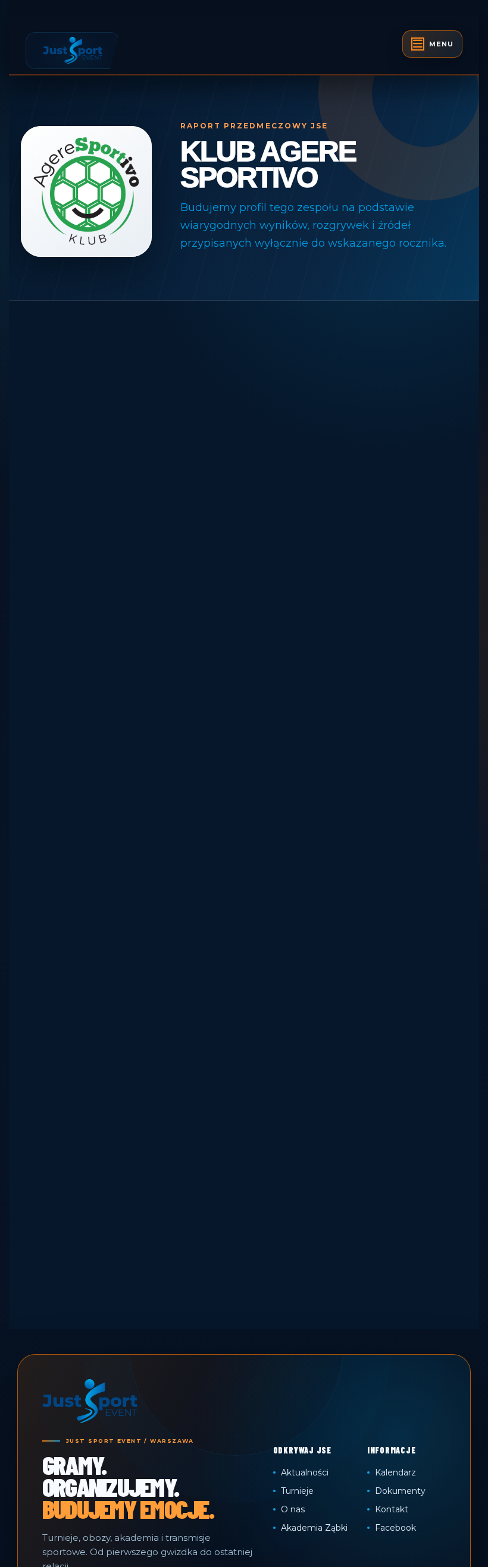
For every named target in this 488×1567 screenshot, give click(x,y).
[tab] (432, 44)
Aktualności (305, 1472)
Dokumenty (400, 1491)
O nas (293, 1509)
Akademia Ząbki (314, 1527)
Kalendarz (395, 1472)
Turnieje (297, 1491)
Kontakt (391, 1509)
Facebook (395, 1527)
